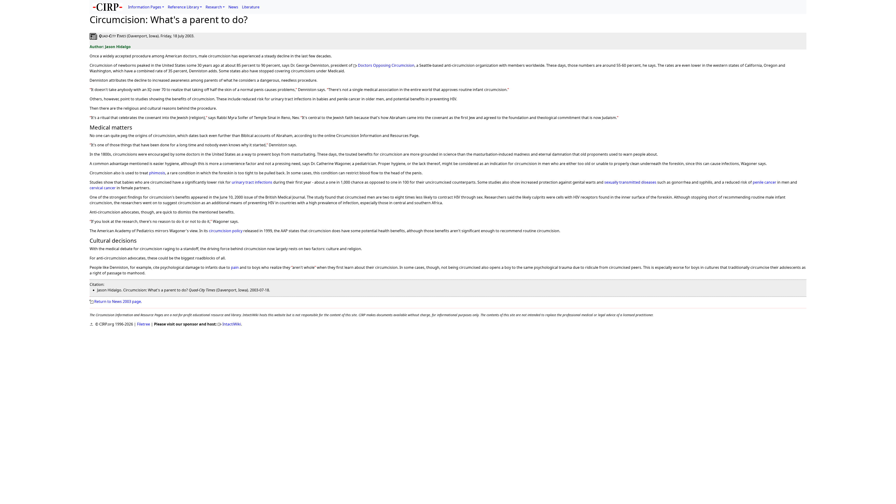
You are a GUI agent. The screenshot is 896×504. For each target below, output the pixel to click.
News (233, 7)
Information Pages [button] (144, 7)
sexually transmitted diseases (630, 182)
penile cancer (764, 182)
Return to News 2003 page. (118, 301)
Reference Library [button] (183, 7)
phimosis (157, 172)
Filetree (143, 324)
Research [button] (214, 7)
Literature (250, 7)
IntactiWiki (231, 324)
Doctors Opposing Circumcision (386, 65)
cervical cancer (103, 187)
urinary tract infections (252, 182)
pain (235, 267)
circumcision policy (225, 230)
